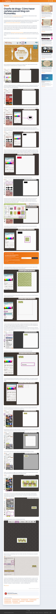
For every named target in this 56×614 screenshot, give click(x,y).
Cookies (34, 612)
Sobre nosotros (41, 612)
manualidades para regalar (24, 599)
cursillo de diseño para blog (17, 15)
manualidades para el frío (33, 599)
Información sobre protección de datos (10, 262)
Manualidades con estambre (29, 601)
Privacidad (30, 612)
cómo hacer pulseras (15, 601)
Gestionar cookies (46, 612)
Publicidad (36, 612)
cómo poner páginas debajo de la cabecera (13, 22)
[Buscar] (28, 1)
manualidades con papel (7, 601)
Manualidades (6, 5)
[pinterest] (52, 1)
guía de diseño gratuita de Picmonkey (17, 32)
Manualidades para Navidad (16, 599)
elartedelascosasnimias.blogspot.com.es (13, 594)
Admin (50, 612)
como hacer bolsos (21, 601)
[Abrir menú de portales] (3, 1)
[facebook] (48, 1)
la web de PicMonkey (22, 38)
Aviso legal (27, 612)
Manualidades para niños (7, 599)
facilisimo (8, 1)
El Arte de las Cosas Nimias (12, 593)
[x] (50, 1)
